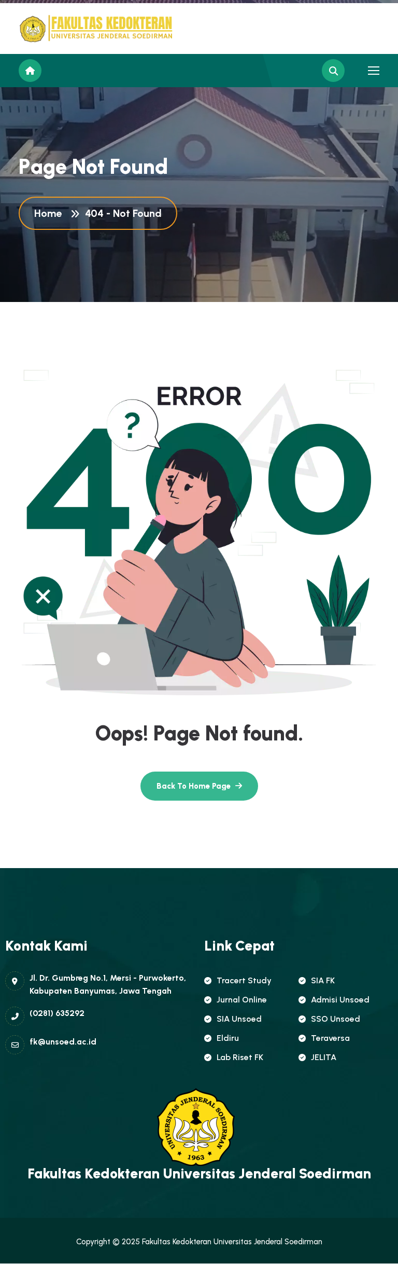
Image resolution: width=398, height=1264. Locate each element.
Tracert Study (244, 980)
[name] (65, 28)
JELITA (323, 1057)
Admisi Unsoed (340, 1000)
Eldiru (228, 1038)
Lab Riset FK (240, 1057)
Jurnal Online (242, 1000)
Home (50, 213)
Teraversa (330, 1038)
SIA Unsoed (239, 1019)
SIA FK (323, 980)
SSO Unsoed (335, 1019)
